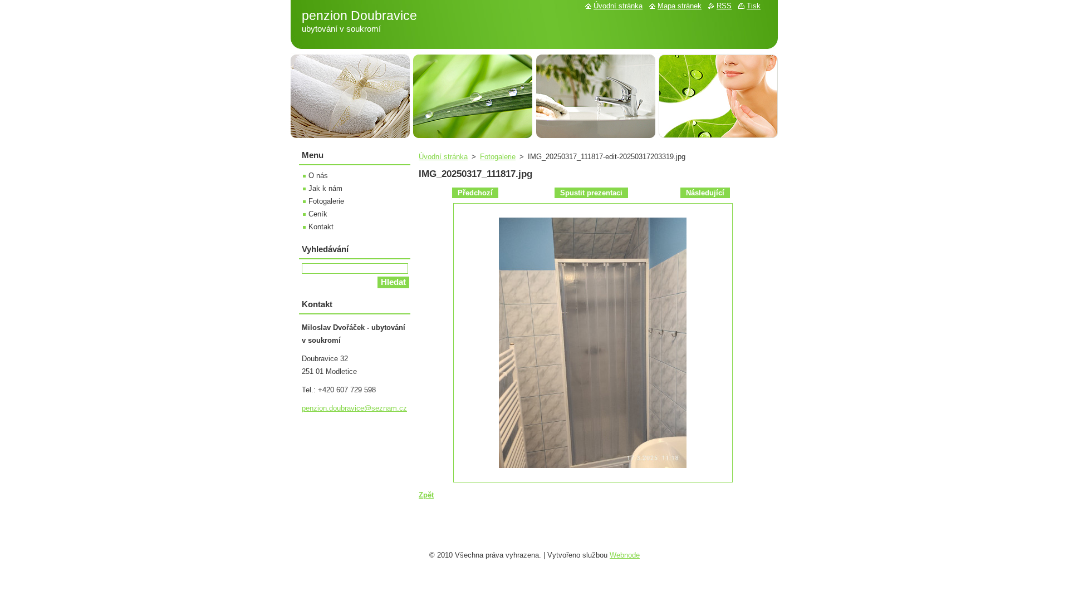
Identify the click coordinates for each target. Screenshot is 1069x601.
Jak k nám (325, 188)
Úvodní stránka (443, 156)
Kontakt (321, 227)
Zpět (426, 495)
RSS (724, 6)
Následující (705, 193)
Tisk (754, 6)
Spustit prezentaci (591, 193)
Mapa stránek (680, 6)
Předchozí (475, 193)
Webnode (625, 555)
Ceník (317, 214)
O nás (318, 175)
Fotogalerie (498, 156)
